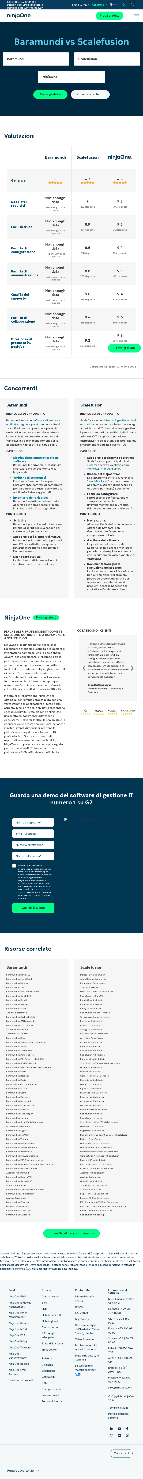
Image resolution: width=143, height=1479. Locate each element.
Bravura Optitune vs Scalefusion (96, 1168)
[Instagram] (111, 1435)
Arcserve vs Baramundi (18, 1126)
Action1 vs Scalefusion (91, 1042)
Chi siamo (47, 1364)
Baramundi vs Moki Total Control (22, 991)
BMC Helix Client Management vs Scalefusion (103, 1206)
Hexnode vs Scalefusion (92, 1080)
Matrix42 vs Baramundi (17, 1206)
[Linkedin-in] (111, 1428)
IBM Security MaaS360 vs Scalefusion (99, 1202)
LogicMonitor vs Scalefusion (94, 1193)
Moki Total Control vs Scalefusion (97, 991)
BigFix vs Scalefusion (90, 1088)
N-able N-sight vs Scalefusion (95, 1143)
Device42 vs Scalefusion (92, 974)
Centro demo (50, 1327)
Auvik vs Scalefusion (90, 1177)
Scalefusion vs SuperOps (93, 1214)
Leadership (48, 1370)
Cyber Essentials (85, 1339)
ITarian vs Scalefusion (91, 1084)
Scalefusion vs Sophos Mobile (95, 1012)
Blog (44, 1302)
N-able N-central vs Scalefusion (96, 1147)
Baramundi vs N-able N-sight (20, 1143)
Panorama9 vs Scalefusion (93, 1109)
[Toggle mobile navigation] (136, 15)
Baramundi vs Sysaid (16, 1046)
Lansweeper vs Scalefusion (94, 1092)
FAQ (44, 1383)
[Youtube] (119, 1428)
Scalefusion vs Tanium (91, 1118)
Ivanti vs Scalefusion (90, 1105)
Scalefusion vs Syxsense (92, 1054)
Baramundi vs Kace (16, 1038)
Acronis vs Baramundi (17, 1033)
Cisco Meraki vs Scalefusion (94, 1033)
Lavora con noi (50, 1395)
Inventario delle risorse (30, 497)
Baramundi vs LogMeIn (17, 1134)
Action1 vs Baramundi (17, 1029)
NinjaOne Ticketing (20, 1347)
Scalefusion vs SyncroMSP (93, 1185)
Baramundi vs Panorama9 (19, 1151)
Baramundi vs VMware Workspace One (26, 1042)
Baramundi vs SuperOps (18, 1210)
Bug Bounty (82, 1319)
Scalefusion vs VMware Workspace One (100, 1063)
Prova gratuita (109, 15)
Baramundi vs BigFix (16, 1130)
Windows (93, 468)
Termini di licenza (52, 1401)
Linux (117, 468)
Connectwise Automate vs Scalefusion (99, 1155)
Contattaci (98, 4)
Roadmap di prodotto (22, 1380)
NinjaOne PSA (17, 1335)
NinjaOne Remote (19, 1323)
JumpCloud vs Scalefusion (93, 979)
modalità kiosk (98, 481)
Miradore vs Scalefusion (92, 983)
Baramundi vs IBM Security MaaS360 (25, 1059)
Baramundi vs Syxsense (18, 1214)
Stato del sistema (52, 1343)
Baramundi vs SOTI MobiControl (22, 1063)
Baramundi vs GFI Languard (20, 1021)
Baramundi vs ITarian (16, 1080)
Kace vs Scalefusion (90, 1046)
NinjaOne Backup (19, 1363)
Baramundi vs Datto (16, 1071)
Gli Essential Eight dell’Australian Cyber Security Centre (87, 1329)
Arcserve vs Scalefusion (92, 1101)
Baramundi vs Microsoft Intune (21, 1168)
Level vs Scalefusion (90, 1071)
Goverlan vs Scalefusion (92, 1181)
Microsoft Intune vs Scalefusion (96, 1164)
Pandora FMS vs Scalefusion (94, 1198)
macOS (106, 468)
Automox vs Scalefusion (92, 1172)
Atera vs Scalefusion (90, 1189)
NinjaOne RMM (18, 1296)
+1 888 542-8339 (79, 4)
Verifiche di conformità (30, 477)
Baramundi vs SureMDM (18, 996)
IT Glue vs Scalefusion (91, 1067)
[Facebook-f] (127, 1428)
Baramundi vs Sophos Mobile (20, 1017)
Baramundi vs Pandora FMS (20, 1054)
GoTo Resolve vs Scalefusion (94, 1075)
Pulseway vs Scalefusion (92, 1097)
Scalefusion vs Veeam (91, 1113)
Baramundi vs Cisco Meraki (19, 1025)
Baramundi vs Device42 (18, 974)
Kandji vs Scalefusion (90, 1008)
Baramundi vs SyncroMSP (19, 1181)
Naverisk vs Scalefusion (92, 1126)
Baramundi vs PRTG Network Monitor (24, 1160)
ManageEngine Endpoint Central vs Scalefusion (104, 1134)
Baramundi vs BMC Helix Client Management (29, 1067)
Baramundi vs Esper (16, 1008)
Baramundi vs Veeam (17, 1139)
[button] (83, 668)
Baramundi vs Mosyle (17, 1004)
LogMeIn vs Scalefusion (92, 1130)
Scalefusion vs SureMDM (93, 996)
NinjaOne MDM (18, 1329)
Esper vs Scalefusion (90, 1025)
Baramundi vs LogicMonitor (20, 1193)
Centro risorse (50, 1296)
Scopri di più (56, 4)
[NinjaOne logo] (19, 15)
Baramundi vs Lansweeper (19, 1113)
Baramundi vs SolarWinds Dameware (25, 1122)
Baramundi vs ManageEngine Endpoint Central (29, 1164)
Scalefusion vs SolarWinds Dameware (99, 1122)
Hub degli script (51, 1321)
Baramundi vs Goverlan (17, 1202)
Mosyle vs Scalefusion (91, 1021)
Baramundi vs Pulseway (18, 1097)
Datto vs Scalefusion (90, 1139)
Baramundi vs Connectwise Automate (25, 1189)
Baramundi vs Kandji (16, 1000)
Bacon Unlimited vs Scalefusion (96, 1210)
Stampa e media (51, 1389)
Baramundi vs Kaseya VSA (19, 1177)
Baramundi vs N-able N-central (21, 1147)
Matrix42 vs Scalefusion (92, 1000)
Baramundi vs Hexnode (17, 1075)
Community (48, 1377)
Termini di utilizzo (118, 1407)
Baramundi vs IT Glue (17, 1088)
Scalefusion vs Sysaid (91, 1050)
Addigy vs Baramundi (17, 1012)
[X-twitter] (127, 1435)
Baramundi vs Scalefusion (19, 1050)
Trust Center (49, 1349)
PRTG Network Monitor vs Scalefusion (99, 1151)
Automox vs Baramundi (17, 1172)
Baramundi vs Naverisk (17, 1109)
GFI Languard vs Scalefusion (94, 1017)
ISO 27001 (81, 1313)
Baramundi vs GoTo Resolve (20, 1105)
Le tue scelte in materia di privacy (85, 1367)
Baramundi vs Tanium (17, 1118)
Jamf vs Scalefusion (90, 987)
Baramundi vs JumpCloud (19, 979)
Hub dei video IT (51, 1315)
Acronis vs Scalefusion (91, 1038)
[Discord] (119, 1435)
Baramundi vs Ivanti (16, 1092)
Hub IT (46, 1308)
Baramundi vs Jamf (15, 987)
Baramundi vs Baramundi (18, 1101)
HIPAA (79, 1306)
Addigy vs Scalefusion (91, 1029)
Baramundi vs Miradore (18, 983)
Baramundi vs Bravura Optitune (22, 1155)
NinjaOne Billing (18, 1341)
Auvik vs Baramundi (16, 1198)
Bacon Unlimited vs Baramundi (21, 1084)
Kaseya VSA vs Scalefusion (93, 1160)
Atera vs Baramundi (16, 1185)
